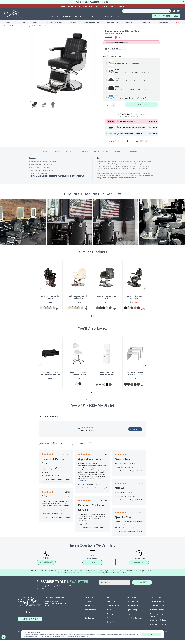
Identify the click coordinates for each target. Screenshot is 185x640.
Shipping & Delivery (113, 606)
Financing (67, 16)
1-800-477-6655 (46, 562)
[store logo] (13, 14)
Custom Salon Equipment (158, 620)
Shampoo (36, 22)
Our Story (88, 601)
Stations (21, 22)
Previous (27, 60)
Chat (92, 562)
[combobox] (146, 11)
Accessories (146, 22)
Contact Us (139, 562)
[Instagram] (29, 612)
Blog (128, 614)
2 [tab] (93, 316)
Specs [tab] (57, 151)
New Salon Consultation (158, 610)
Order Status (111, 601)
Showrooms (89, 614)
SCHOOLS (108, 16)
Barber (73, 22)
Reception (130, 22)
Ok (151, 634)
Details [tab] (45, 151)
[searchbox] (45, 443)
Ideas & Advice (81, 16)
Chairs (8, 22)
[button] (23, 222)
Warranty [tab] (119, 151)
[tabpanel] (92, 169)
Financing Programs (157, 601)
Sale (177, 22)
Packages (55, 16)
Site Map (20, 632)
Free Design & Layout (157, 606)
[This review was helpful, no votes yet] (64, 479)
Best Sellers (163, 22)
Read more (82, 480)
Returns (109, 610)
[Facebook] (26, 612)
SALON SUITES (121, 16)
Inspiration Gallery (133, 601)
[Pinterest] (32, 612)
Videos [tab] (85, 151)
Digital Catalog (132, 610)
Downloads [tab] (70, 151)
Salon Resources (132, 606)
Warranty (110, 614)
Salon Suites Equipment (158, 624)
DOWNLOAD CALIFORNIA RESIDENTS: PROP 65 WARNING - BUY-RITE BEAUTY (58, 176)
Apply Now (152, 127)
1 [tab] (91, 316)
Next (97, 60)
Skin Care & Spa (112, 22)
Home (6, 26)
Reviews (133, 151)
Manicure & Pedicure (54, 22)
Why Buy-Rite (89, 606)
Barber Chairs (21, 26)
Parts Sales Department (135, 618)
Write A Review (135, 429)
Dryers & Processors (91, 22)
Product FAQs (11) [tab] (101, 151)
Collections (96, 16)
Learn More (151, 121)
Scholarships (89, 618)
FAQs (108, 618)
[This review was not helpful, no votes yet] (68, 479)
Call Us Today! (166, 16)
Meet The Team (90, 610)
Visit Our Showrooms (54, 597)
